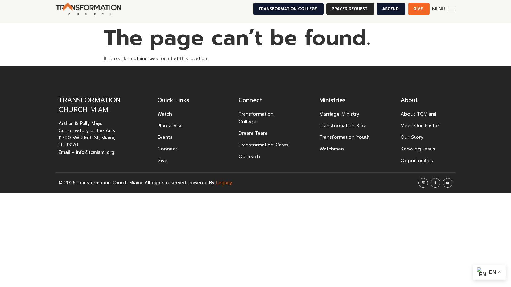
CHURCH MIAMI (90, 105)
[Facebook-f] (435, 183)
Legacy (224, 182)
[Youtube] (447, 183)
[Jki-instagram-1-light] (423, 183)
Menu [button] (438, 8)
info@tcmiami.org (95, 152)
